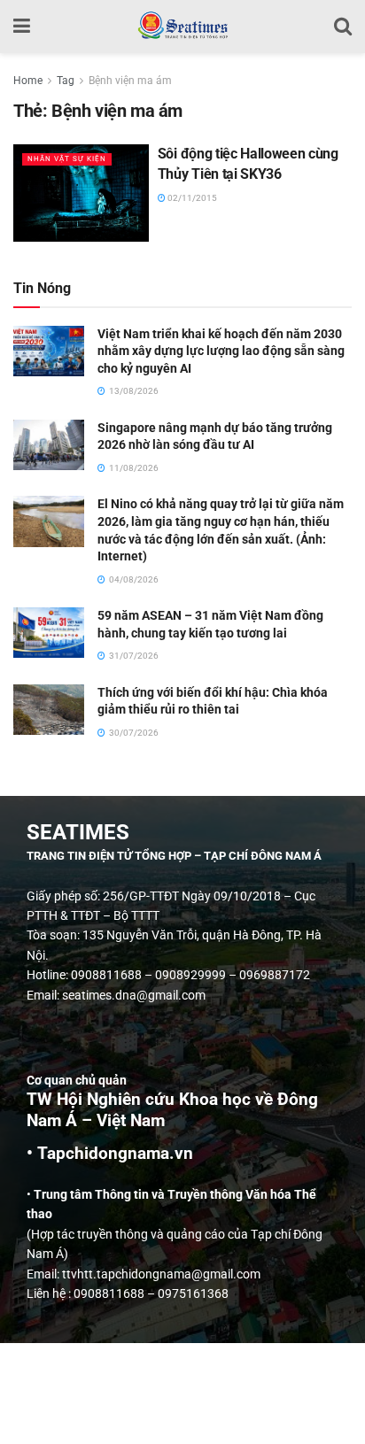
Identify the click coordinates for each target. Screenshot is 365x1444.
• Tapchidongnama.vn (110, 1153)
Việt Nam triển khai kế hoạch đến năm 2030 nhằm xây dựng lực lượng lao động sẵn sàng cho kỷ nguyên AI (221, 351)
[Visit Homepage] (182, 26)
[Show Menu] (21, 26)
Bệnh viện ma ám (130, 80)
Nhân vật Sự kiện (66, 159)
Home (28, 80)
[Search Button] (343, 26)
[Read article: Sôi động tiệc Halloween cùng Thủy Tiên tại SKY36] (81, 192)
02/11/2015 (191, 198)
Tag (65, 80)
